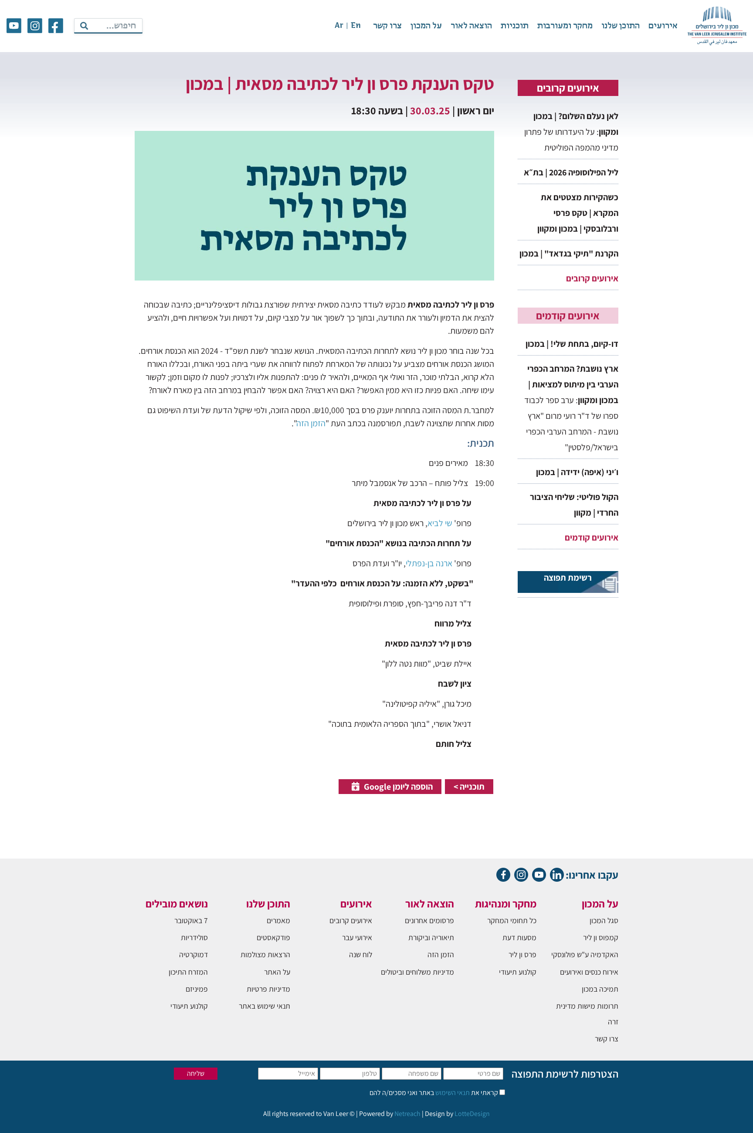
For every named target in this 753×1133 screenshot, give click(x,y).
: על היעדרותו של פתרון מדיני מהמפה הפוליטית (571, 131)
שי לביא (439, 523)
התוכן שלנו (620, 26)
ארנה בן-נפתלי (429, 563)
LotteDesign (472, 1113)
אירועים (663, 26)
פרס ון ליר (522, 954)
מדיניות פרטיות (268, 989)
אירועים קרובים (592, 278)
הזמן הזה (311, 423)
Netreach (407, 1113)
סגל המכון (604, 920)
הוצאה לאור (471, 26)
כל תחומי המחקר (511, 920)
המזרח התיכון (188, 972)
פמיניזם (197, 989)
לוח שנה (360, 954)
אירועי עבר (357, 937)
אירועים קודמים (591, 537)
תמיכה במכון (600, 989)
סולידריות (194, 937)
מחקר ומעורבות (565, 26)
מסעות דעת (519, 937)
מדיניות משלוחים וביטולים (417, 972)
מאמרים (278, 920)
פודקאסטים (273, 937)
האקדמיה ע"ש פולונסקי (584, 954)
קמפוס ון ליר (600, 937)
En (356, 26)
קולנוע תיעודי (517, 972)
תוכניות (515, 26)
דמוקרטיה (193, 954)
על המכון (426, 26)
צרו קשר (387, 26)
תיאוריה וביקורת (431, 937)
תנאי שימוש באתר (264, 1006)
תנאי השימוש (452, 1092)
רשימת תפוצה (568, 577)
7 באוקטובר (191, 920)
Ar (339, 26)
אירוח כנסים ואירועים (589, 972)
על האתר (277, 972)
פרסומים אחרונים (429, 920)
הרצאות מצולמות (265, 954)
